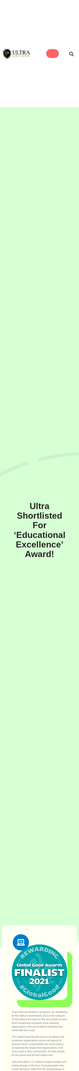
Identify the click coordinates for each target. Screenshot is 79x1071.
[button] (70, 54)
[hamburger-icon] (52, 53)
